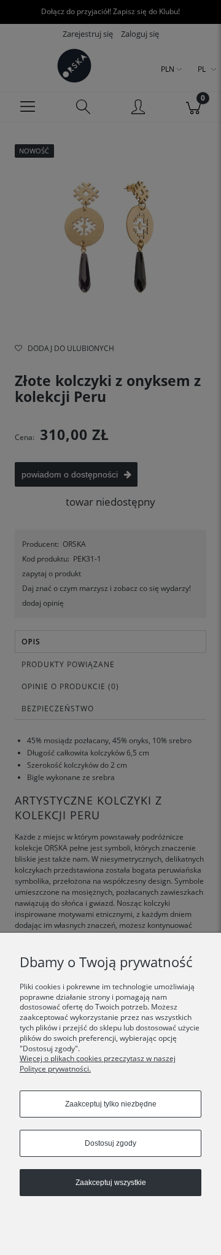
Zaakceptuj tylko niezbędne (111, 1104)
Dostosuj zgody (110, 1143)
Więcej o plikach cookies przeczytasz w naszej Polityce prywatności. (98, 1063)
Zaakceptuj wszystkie (111, 1182)
